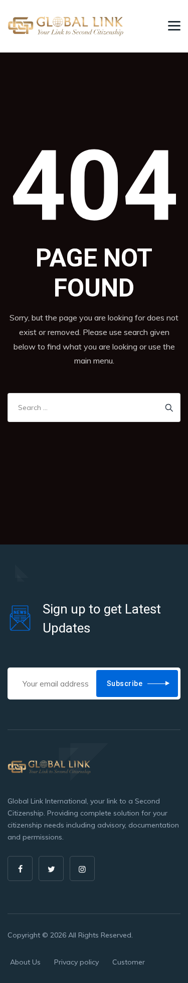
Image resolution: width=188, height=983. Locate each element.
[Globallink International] (66, 26)
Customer (128, 962)
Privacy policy (76, 962)
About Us (25, 962)
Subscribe (125, 684)
